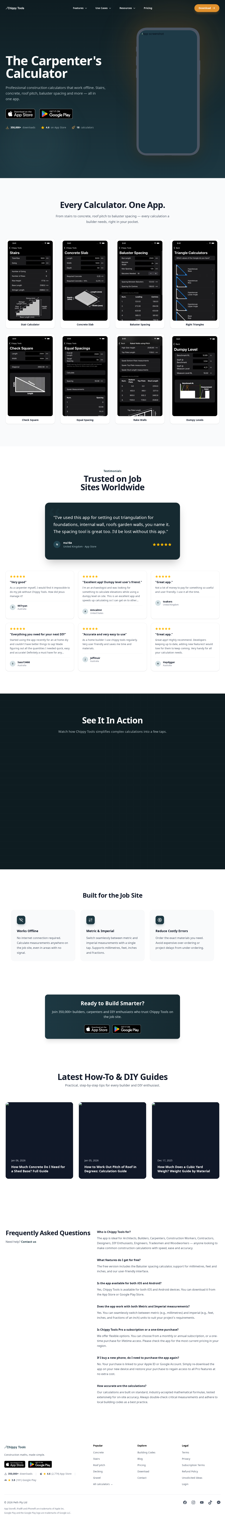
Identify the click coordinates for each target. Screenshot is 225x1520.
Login (185, 1484)
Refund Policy (190, 1471)
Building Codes (146, 1452)
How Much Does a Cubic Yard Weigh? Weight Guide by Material (184, 1169)
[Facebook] (185, 1502)
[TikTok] (210, 1502)
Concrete (98, 1452)
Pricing (148, 8)
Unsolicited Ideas (192, 1477)
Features (78, 8)
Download (205, 8)
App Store (108, 1294)
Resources (126, 8)
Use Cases (101, 8)
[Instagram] (193, 1502)
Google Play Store (131, 1294)
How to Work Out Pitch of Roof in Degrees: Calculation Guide (110, 1169)
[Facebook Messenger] (219, 1502)
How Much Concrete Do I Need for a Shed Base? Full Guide (38, 1169)
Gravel (97, 1477)
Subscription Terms (193, 1465)
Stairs (96, 1458)
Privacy (186, 1458)
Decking (98, 1471)
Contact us (28, 1242)
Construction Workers (181, 1238)
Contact (141, 1477)
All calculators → (103, 1484)
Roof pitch (99, 1465)
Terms (185, 1452)
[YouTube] (202, 1502)
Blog (140, 1458)
